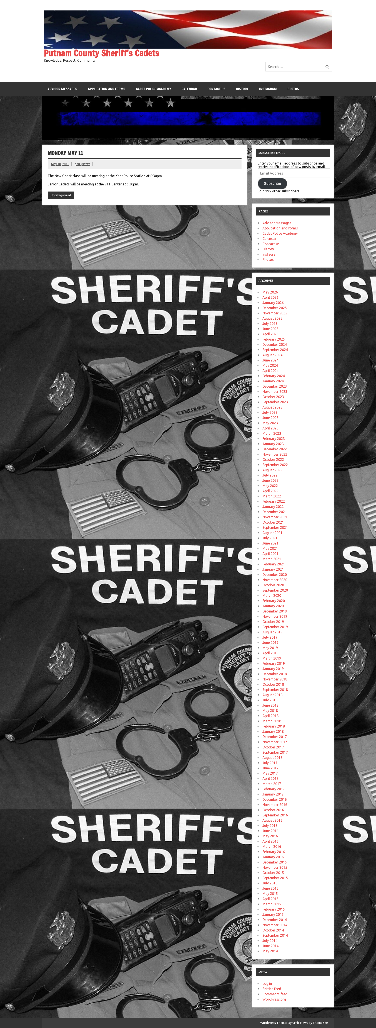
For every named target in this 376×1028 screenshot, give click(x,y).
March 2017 (271, 784)
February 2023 (273, 439)
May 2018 (270, 710)
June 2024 (270, 360)
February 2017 (273, 789)
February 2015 (273, 909)
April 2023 (270, 428)
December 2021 (274, 512)
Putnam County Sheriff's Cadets (101, 53)
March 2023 (271, 433)
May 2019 (270, 648)
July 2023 (269, 412)
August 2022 (272, 470)
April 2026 (270, 297)
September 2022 (275, 465)
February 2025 (273, 339)
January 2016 (273, 857)
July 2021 (269, 538)
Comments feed (274, 994)
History (242, 89)
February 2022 (273, 501)
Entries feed (271, 989)
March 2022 (271, 496)
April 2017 (270, 778)
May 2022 (270, 486)
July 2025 (269, 324)
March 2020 (271, 595)
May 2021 (270, 548)
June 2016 (270, 831)
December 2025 (274, 308)
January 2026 (273, 303)
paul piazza (82, 164)
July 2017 (269, 763)
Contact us (216, 89)
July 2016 (269, 826)
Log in (267, 984)
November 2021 (274, 517)
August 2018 (272, 695)
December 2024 (274, 344)
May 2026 (270, 292)
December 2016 (274, 799)
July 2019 (269, 637)
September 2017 (275, 752)
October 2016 (273, 810)
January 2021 (273, 569)
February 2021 (273, 564)
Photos (293, 89)
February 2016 (273, 852)
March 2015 (271, 904)
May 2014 (270, 951)
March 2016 (271, 846)
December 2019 (274, 611)
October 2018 (273, 684)
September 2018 (275, 690)
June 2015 (270, 888)
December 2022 (274, 449)
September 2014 (275, 935)
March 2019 (271, 658)
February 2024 (273, 376)
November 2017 (274, 742)
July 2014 (269, 941)
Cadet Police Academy (153, 89)
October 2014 (273, 930)
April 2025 (270, 334)
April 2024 (270, 371)
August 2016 (272, 820)
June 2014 (270, 946)
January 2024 (273, 381)
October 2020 (273, 585)
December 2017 (274, 737)
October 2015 (273, 873)
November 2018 (274, 679)
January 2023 (273, 444)
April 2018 (270, 716)
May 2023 (270, 423)
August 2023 (272, 407)
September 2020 (275, 590)
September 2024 (275, 350)
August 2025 (272, 318)
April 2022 (270, 491)
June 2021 (270, 543)
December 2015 (274, 862)
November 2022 (274, 454)
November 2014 (274, 925)
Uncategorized (61, 195)
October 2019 (273, 622)
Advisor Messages (62, 89)
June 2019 (270, 643)
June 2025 (270, 329)
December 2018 (274, 674)
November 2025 (274, 313)
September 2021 (275, 527)
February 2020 (273, 601)
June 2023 (270, 418)
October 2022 (273, 459)
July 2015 (269, 883)
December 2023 (274, 386)
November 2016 (274, 805)
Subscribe (272, 183)
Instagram (268, 89)
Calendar (189, 89)
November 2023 (274, 392)
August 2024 (272, 355)
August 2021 (272, 533)
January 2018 (273, 731)
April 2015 (270, 899)
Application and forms (106, 89)
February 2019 (273, 663)
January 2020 (273, 606)
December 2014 (274, 920)
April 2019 (270, 653)
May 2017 (270, 773)
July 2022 (269, 475)
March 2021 (271, 559)
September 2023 (275, 402)
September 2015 (275, 878)
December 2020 (274, 575)
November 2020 (274, 580)
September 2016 (275, 815)
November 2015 (274, 867)
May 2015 (270, 894)
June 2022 (270, 480)
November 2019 (274, 616)
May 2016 (270, 836)
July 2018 (269, 700)
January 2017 (273, 794)
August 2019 (272, 632)
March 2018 (271, 721)
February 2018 (273, 726)
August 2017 (272, 758)
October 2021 (273, 522)
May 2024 (270, 365)
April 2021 (270, 554)
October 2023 (273, 397)
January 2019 (273, 669)
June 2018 (270, 705)
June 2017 (270, 768)
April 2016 (270, 841)
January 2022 (273, 507)
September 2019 (275, 627)
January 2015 (273, 914)
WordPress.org (274, 999)
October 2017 (273, 747)
